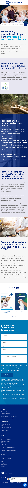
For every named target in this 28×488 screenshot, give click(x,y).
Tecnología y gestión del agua (7, 418)
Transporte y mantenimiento (7, 415)
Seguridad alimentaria (6, 427)
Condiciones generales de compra (8, 450)
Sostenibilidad (4, 446)
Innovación (3, 444)
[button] (12, 316)
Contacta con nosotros (6, 456)
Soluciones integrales (5, 424)
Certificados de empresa (6, 442)
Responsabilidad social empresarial (8, 447)
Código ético (4, 466)
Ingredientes (3, 449)
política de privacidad (11, 365)
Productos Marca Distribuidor (7, 432)
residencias (3, 48)
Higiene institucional (5, 411)
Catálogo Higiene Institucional (6, 312)
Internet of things (4, 430)
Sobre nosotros (4, 438)
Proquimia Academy (5, 428)
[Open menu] (26, 3)
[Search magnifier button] (25, 24)
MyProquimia (4, 425)
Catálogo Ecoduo (20, 311)
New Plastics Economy (6, 439)
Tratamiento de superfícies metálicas (9, 416)
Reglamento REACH (5, 441)
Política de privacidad (8, 399)
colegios (19, 46)
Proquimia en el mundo (6, 458)
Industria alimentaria (5, 413)
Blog (2, 461)
